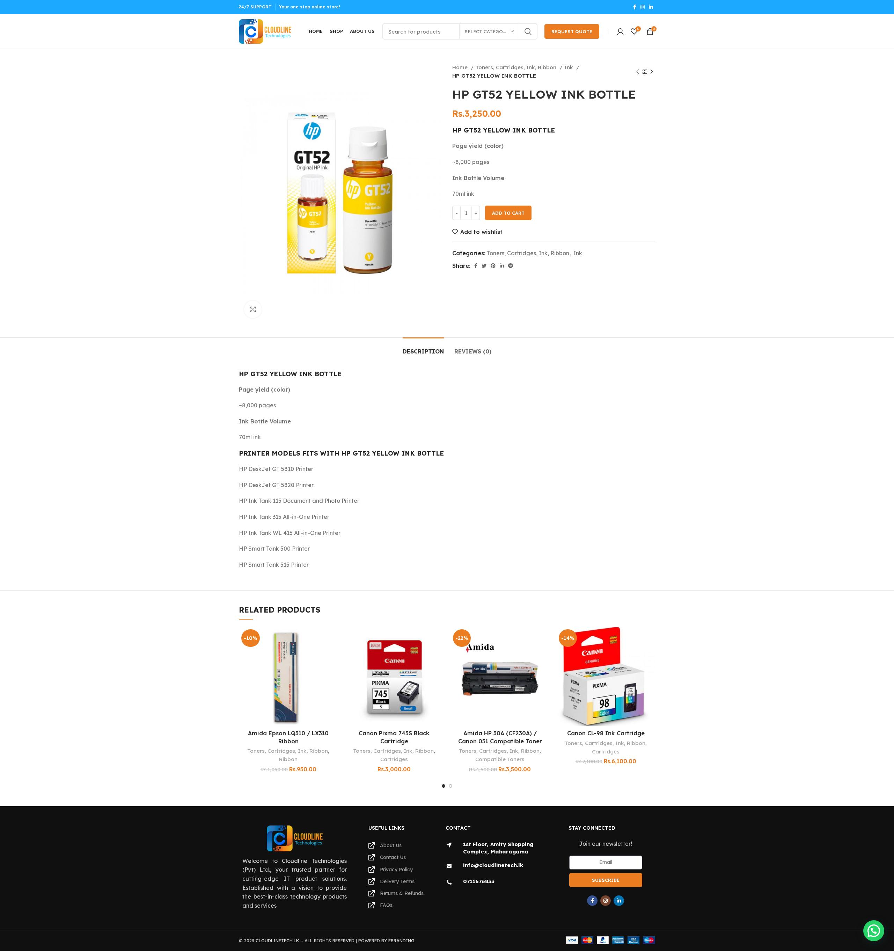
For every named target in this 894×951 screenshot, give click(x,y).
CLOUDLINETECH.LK (277, 940)
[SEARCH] (528, 31)
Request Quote (571, 31)
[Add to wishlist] (332, 638)
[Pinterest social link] (493, 265)
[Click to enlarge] (253, 309)
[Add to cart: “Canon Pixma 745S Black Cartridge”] (438, 654)
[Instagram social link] (642, 7)
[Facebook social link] (634, 7)
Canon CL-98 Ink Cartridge (606, 733)
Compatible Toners (500, 759)
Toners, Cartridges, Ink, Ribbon (517, 67)
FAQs (386, 905)
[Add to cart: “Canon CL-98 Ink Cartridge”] (650, 654)
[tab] (423, 348)
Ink (569, 67)
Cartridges (394, 759)
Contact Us (393, 857)
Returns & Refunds (402, 893)
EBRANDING (401, 940)
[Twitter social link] (484, 265)
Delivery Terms (397, 881)
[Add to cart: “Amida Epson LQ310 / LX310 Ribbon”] (332, 654)
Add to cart (508, 213)
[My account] (620, 31)
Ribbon (288, 759)
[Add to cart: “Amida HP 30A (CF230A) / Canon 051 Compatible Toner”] (544, 654)
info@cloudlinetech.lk (493, 865)
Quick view (332, 670)
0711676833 (478, 881)
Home (460, 67)
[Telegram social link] (510, 265)
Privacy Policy (396, 869)
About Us (391, 845)
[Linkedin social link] (651, 7)
